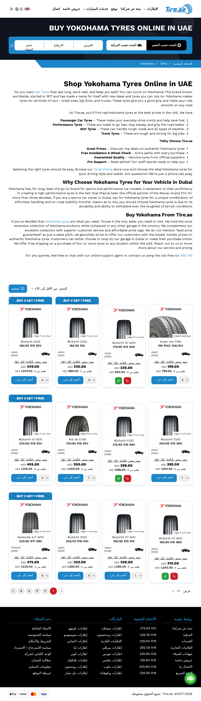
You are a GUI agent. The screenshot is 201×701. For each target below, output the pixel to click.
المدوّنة (187, 635)
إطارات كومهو (78, 628)
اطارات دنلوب (112, 667)
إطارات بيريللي (112, 647)
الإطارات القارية (111, 641)
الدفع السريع (184, 673)
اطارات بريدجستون (109, 635)
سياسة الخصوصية (39, 635)
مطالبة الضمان (41, 660)
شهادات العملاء (182, 654)
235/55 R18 (148, 673)
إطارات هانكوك (77, 660)
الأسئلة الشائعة (41, 628)
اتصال (56, 9)
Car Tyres (42, 92)
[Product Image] (170, 326)
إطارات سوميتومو (75, 635)
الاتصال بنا (185, 667)
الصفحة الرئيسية (182, 63)
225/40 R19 (148, 641)
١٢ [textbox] (178, 591)
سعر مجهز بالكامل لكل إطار (170, 361)
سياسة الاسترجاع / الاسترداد (32, 647)
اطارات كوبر (79, 654)
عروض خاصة (71, 9)
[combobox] (184, 380)
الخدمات (186, 641)
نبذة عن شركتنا (131, 9)
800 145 (186, 255)
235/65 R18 (148, 654)
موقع (114, 9)
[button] (186, 354)
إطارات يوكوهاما (111, 673)
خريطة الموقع (42, 673)
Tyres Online (103, 169)
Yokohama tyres (57, 221)
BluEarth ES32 (77, 341)
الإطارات (152, 9)
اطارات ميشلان (111, 628)
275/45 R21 (148, 628)
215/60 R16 (148, 660)
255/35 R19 (148, 647)
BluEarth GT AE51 (123, 342)
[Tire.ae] (179, 8)
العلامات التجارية (181, 647)
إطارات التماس (77, 641)
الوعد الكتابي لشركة (38, 654)
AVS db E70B (77, 439)
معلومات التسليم (40, 667)
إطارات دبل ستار (76, 673)
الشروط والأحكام (39, 641)
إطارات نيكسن (112, 660)
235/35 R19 (148, 635)
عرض (187, 591)
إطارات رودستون (76, 667)
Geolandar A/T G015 (30, 537)
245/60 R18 (147, 667)
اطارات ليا (80, 647)
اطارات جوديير (112, 654)
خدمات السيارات (97, 9)
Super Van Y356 (170, 341)
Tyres (163, 63)
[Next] (13, 591)
